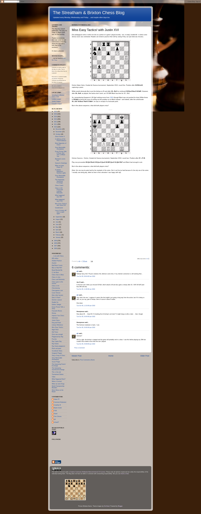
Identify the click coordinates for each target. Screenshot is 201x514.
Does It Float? (56, 297)
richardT (56, 422)
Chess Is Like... (56, 277)
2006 (55, 248)
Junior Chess (56, 320)
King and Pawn (56, 322)
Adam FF (57, 399)
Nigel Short (55, 329)
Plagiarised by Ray (57, 336)
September (59, 217)
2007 (55, 246)
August (58, 219)
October (58, 134)
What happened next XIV (59, 196)
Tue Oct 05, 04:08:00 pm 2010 (86, 344)
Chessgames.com (57, 290)
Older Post (144, 356)
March (58, 232)
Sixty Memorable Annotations (60, 148)
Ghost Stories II (60, 136)
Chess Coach (59, 185)
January (58, 237)
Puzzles (54, 339)
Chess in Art (55, 286)
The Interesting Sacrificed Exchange (59, 181)
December (59, 129)
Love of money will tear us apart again (60, 212)
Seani (55, 413)
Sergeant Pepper (57, 353)
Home (110, 356)
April (57, 229)
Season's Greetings (61, 163)
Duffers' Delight (56, 304)
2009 (55, 240)
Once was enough (57, 334)
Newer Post (76, 356)
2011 (55, 124)
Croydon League (57, 104)
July (57, 222)
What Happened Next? (58, 379)
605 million (55, 258)
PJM (55, 410)
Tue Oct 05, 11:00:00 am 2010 (86, 289)
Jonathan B (57, 405)
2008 (55, 243)
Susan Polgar (56, 362)
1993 (111, 97)
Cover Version (56, 293)
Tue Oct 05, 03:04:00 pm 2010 (86, 316)
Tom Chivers (58, 416)
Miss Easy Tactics (57, 327)
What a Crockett (57, 381)
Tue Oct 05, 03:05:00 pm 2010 (86, 327)
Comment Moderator (60, 402)
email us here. (125, 473)
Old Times (55, 332)
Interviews (55, 318)
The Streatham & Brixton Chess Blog (88, 12)
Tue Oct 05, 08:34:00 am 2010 (86, 276)
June (57, 224)
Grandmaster (59, 208)
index (147, 258)
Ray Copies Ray (57, 341)
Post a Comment (79, 348)
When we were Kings (58, 384)
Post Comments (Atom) (87, 360)
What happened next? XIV (59, 200)
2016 (55, 111)
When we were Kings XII (59, 166)
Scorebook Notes (57, 351)
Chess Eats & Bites (58, 275)
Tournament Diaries (58, 374)
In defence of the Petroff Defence (60, 139)
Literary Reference (57, 325)
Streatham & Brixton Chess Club (58, 96)
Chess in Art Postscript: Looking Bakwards (59, 190)
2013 (55, 119)
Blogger (120, 506)
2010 (55, 127)
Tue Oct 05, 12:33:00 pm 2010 (86, 305)
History (54, 313)
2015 (55, 114)
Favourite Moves (57, 311)
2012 (55, 121)
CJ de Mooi (55, 272)
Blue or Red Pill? (57, 267)
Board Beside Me (57, 270)
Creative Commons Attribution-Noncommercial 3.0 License (87, 472)
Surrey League (56, 101)
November (59, 131)
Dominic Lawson (57, 300)
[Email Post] (91, 261)
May (57, 227)
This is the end (56, 372)
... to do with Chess (58, 256)
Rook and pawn (56, 348)
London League (56, 99)
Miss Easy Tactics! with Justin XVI (61, 204)
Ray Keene (55, 343)
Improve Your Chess (58, 315)
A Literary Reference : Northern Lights (60, 171)
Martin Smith (58, 408)
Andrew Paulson (57, 260)
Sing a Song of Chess (58, 355)
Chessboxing (56, 288)
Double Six (55, 302)
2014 (55, 116)
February (58, 235)
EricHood (107, 506)
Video (53, 377)
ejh (78, 271)
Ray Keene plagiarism (58, 346)
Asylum (54, 263)
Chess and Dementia (58, 279)
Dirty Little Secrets (57, 295)
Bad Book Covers (57, 265)
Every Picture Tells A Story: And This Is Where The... (61, 154)
